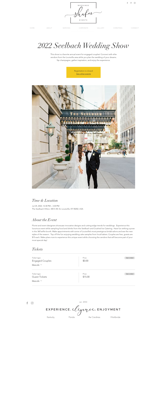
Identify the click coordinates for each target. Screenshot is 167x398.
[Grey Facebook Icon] (127, 3)
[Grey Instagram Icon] (135, 3)
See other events (83, 74)
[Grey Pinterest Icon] (131, 3)
